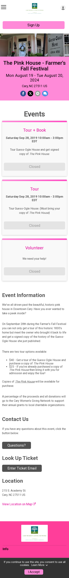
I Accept (34, 572)
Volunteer (34, 248)
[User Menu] (63, 7)
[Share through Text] (45, 93)
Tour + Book (34, 130)
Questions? (16, 445)
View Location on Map (17, 504)
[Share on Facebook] (23, 93)
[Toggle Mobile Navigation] (3, 7)
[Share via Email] (38, 93)
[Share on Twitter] (30, 93)
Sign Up (33, 25)
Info (5, 549)
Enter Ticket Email (21, 468)
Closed (34, 167)
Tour (34, 189)
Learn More (37, 565)
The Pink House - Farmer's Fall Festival (34, 66)
